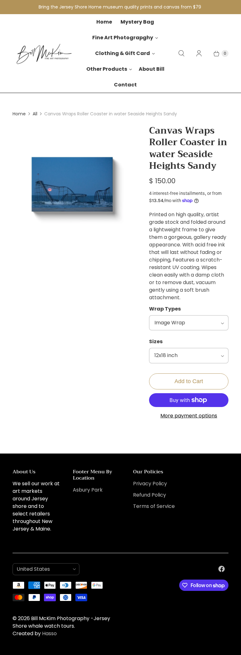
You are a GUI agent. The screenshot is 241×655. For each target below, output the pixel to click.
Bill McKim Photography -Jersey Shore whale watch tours (61, 622)
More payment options (188, 415)
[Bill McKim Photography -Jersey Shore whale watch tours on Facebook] (221, 569)
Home (19, 114)
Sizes (156, 341)
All (35, 114)
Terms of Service (154, 506)
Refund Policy (149, 494)
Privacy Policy (150, 483)
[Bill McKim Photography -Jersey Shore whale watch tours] (44, 53)
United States (43, 569)
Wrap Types (165, 308)
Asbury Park (88, 489)
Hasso (49, 633)
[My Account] (199, 53)
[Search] (181, 53)
